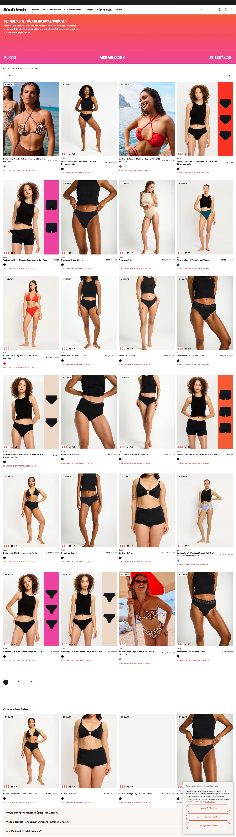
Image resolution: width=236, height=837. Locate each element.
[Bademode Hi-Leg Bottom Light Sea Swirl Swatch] (120, 659)
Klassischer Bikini (127, 356)
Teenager (89, 9)
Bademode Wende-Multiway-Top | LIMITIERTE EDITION (24, 160)
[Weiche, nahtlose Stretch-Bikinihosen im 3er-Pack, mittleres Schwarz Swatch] (178, 169)
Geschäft (35, 9)
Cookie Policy (210, 802)
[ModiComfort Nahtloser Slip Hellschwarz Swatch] (62, 360)
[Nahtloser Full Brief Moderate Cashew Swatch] (120, 264)
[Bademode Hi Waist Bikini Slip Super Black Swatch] (4, 558)
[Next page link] (37, 682)
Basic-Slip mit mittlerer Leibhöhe (133, 454)
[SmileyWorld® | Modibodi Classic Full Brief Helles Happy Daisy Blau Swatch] (178, 560)
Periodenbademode (72, 9)
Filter (9, 75)
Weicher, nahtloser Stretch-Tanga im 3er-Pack (24, 651)
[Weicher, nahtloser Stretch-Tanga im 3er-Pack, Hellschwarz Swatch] (4, 656)
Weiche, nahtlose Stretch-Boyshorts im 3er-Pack (199, 454)
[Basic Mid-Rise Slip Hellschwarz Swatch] (120, 459)
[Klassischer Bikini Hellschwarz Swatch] (120, 360)
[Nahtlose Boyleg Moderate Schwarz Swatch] (62, 558)
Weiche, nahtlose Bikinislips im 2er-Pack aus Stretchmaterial (23, 455)
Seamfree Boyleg (69, 553)
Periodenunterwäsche (51, 9)
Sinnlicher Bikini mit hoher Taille (191, 356)
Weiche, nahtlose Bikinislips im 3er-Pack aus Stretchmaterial (197, 162)
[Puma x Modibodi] (105, 10)
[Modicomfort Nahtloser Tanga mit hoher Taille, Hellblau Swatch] (178, 264)
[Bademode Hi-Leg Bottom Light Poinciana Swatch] (4, 363)
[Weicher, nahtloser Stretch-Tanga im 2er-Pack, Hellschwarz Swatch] (62, 656)
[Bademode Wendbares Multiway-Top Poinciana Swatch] (120, 166)
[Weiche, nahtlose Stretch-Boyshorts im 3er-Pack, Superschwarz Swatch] (178, 459)
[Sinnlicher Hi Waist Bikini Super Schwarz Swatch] (178, 360)
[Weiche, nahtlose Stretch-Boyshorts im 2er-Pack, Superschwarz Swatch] (4, 264)
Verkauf (118, 9)
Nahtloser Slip (125, 260)
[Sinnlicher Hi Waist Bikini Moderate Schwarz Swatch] (178, 656)
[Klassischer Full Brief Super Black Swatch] (62, 459)
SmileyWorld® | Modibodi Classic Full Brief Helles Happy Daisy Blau (195, 554)
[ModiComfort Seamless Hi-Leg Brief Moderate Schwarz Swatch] (62, 169)
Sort (228, 76)
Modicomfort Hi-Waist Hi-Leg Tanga (193, 260)
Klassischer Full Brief (70, 454)
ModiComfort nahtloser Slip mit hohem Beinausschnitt (78, 162)
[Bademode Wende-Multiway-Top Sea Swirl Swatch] (4, 166)
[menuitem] (105, 10)
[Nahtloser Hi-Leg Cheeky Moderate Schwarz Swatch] (62, 264)
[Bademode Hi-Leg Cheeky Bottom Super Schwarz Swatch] (120, 798)
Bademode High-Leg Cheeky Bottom (135, 794)
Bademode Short (126, 553)
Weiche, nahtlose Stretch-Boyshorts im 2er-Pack (25, 260)
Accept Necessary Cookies (208, 817)
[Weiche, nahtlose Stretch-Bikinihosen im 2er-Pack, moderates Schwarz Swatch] (4, 462)
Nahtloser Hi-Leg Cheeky (72, 260)
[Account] (225, 9)
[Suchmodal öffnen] (220, 9)
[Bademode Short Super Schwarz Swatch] (120, 558)
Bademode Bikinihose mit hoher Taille (20, 553)
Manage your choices (209, 826)
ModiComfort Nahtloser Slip (73, 356)
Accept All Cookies (208, 808)
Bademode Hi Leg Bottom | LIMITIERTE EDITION (20, 357)
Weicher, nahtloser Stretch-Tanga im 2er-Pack (81, 651)
